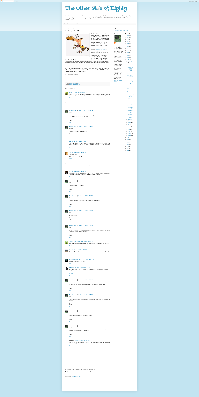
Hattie (70, 249)
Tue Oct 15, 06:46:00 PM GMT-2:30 (78, 141)
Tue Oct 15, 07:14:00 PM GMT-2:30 (79, 152)
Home (87, 374)
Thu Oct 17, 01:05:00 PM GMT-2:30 (86, 325)
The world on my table (130, 108)
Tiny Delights (130, 112)
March (129, 131)
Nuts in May (71, 273)
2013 (128, 59)
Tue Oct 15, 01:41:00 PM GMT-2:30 (81, 102)
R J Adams (71, 163)
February (130, 133)
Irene (70, 171)
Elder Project (130, 110)
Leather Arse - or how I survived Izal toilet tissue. (130, 70)
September (130, 119)
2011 (128, 139)
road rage (75, 84)
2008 (128, 144)
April (129, 129)
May (129, 127)
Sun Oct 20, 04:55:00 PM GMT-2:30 (82, 340)
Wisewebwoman (72, 110)
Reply (70, 97)
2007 (128, 146)
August (129, 122)
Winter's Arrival (129, 89)
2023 (128, 41)
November (130, 64)
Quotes (129, 98)
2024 (128, 39)
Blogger (105, 387)
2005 (128, 150)
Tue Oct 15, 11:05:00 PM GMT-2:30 (86, 225)
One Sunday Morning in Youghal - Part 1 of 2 (130, 82)
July (129, 124)
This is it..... (129, 114)
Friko (70, 152)
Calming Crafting (129, 103)
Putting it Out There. (130, 100)
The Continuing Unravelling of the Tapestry (130, 94)
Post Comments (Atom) (76, 376)
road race (71, 84)
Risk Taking (129, 73)
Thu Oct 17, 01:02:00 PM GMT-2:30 (86, 279)
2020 (128, 46)
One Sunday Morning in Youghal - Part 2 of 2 (130, 77)
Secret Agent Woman (73, 259)
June (129, 126)
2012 (128, 137)
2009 (128, 142)
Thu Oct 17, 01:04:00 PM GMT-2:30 (86, 294)
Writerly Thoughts (130, 86)
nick (70, 141)
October (129, 65)
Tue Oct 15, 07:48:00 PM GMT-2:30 (81, 163)
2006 (128, 148)
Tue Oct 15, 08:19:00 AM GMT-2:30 (80, 92)
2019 (128, 48)
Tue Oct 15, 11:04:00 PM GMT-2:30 (86, 210)
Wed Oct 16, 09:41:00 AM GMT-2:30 (85, 241)
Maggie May (71, 267)
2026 (128, 35)
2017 (128, 52)
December (130, 61)
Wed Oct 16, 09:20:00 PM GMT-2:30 (86, 259)
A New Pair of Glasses (130, 117)
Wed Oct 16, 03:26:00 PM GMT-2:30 (79, 249)
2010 (128, 141)
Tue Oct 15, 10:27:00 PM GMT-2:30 (79, 171)
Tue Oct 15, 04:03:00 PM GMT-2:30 (86, 110)
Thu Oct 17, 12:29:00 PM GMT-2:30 (82, 267)
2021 (128, 45)
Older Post (107, 374)
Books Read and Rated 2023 (71, 24)
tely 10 (78, 84)
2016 (128, 54)
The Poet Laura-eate (73, 241)
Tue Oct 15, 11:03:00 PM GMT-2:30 (86, 181)
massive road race (100, 49)
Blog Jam (129, 105)
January (129, 135)
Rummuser (71, 102)
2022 (128, 43)
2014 (128, 57)
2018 (128, 50)
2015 (128, 55)
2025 (128, 37)
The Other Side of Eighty (96, 8)
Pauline (70, 92)
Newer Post (68, 374)
